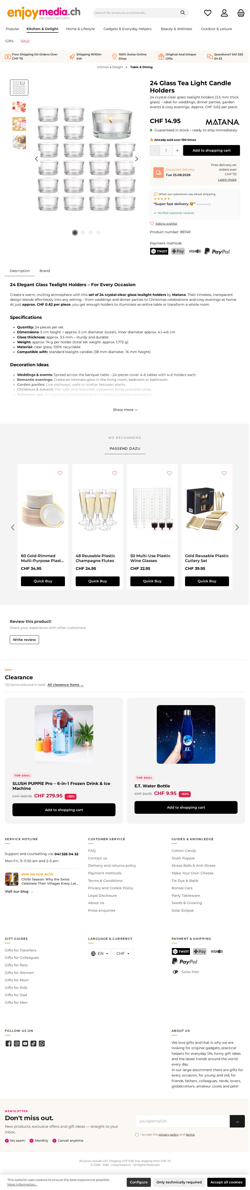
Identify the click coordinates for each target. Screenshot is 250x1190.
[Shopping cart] (239, 13)
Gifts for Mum (17, 980)
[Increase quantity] (177, 150)
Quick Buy (43, 581)
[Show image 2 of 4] (83, 233)
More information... (22, 1184)
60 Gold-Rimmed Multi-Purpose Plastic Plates (42, 558)
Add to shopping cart (212, 150)
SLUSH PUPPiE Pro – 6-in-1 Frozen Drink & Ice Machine (61, 786)
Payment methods (104, 873)
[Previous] (37, 159)
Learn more (227, 179)
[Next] (136, 159)
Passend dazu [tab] (125, 448)
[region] (75, 159)
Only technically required (179, 1182)
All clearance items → (65, 685)
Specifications (26, 317)
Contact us (97, 858)
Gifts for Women (19, 973)
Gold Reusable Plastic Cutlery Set (207, 558)
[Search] (182, 13)
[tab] (20, 270)
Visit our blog (17, 891)
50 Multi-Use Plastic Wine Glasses (150, 558)
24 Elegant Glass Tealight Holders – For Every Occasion (72, 284)
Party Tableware (186, 896)
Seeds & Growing (187, 903)
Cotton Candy (184, 851)
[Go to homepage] (44, 13)
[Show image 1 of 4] (75, 233)
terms (190, 1134)
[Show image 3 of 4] (91, 233)
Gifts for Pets (16, 965)
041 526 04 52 (66, 854)
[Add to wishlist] (60, 474)
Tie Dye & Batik (185, 881)
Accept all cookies (226, 1182)
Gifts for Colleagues (22, 958)
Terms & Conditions (105, 881)
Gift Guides (16, 938)
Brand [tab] (45, 271)
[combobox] (135, 13)
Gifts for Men (16, 1002)
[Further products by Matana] (223, 122)
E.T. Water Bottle (152, 785)
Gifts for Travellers (20, 950)
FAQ (92, 851)
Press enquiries (101, 910)
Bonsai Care (182, 888)
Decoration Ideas (29, 364)
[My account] (224, 13)
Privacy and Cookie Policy (110, 888)
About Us (96, 903)
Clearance (19, 677)
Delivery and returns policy (112, 865)
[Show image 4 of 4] (98, 233)
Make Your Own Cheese (193, 873)
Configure (139, 1182)
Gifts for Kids (16, 988)
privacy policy (168, 1134)
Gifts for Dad (16, 995)
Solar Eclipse (183, 910)
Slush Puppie (183, 858)
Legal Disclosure (102, 896)
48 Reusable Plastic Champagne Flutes (95, 558)
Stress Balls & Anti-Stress (193, 865)
